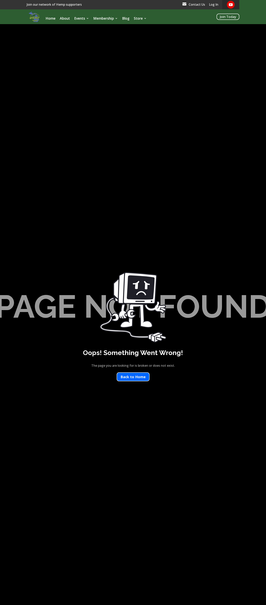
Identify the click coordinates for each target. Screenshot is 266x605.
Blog (125, 19)
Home (50, 19)
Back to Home (133, 376)
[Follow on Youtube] (231, 5)
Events (79, 19)
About (65, 19)
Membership (103, 19)
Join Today (228, 16)
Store (138, 19)
